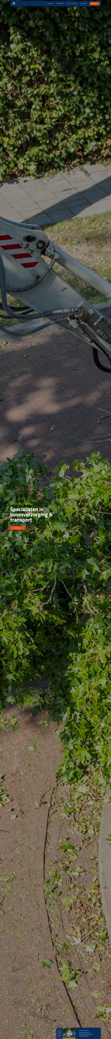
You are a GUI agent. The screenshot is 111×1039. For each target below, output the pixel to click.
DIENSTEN (50, 3)
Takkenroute (60, 3)
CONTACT (94, 3)
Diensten (18, 528)
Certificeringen (72, 3)
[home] (14, 3)
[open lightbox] (69, 1033)
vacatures (83, 3)
